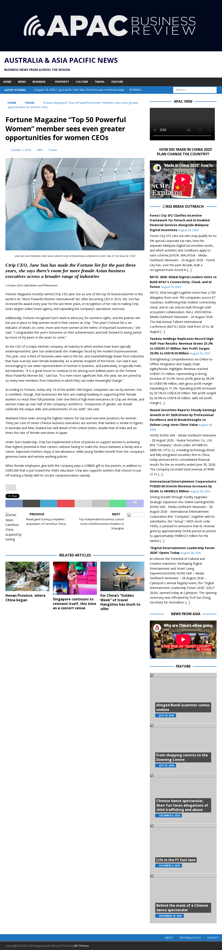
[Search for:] (195, 90)
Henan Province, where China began (25, 597)
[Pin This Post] (66, 503)
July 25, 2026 (166, 715)
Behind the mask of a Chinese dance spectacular (182, 907)
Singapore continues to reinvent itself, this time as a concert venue (74, 604)
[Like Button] (10, 487)
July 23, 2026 (166, 765)
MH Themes (81, 946)
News (22, 82)
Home (7, 82)
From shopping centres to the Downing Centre (182, 757)
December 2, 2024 (169, 865)
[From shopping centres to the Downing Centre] (183, 748)
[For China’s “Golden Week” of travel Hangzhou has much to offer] (122, 576)
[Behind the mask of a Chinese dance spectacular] (183, 898)
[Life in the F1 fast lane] (183, 848)
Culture (82, 82)
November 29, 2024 (170, 915)
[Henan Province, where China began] (27, 576)
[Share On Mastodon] (135, 503)
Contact (213, 937)
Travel (100, 82)
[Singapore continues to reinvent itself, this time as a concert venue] (75, 578)
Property (62, 82)
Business (39, 82)
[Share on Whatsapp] (118, 503)
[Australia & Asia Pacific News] (111, 49)
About (169, 937)
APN (39, 150)
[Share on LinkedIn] (48, 503)
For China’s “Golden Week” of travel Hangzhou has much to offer (120, 602)
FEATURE (183, 666)
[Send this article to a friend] (83, 503)
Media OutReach (188, 206)
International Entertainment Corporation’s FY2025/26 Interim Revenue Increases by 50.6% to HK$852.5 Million (183, 486)
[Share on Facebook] (14, 503)
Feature (117, 82)
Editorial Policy (190, 937)
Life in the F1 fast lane (176, 860)
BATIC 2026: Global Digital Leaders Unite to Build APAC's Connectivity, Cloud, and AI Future (183, 282)
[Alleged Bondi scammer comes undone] (183, 698)
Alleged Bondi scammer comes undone (183, 707)
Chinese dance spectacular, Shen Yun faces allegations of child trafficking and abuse (182, 805)
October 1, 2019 (21, 150)
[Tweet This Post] (31, 503)
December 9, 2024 (169, 815)
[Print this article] (100, 503)
